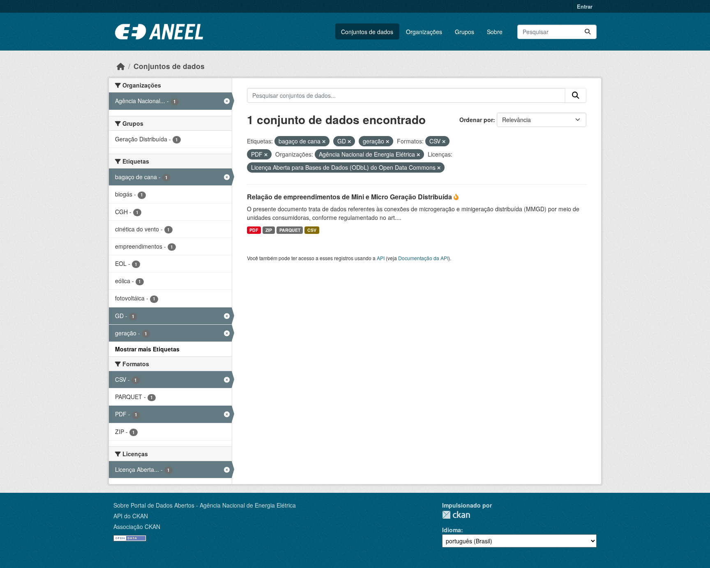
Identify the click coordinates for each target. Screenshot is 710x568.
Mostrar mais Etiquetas (147, 349)
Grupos (464, 32)
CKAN (456, 514)
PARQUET (289, 230)
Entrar (584, 6)
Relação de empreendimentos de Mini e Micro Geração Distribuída (350, 196)
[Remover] (323, 141)
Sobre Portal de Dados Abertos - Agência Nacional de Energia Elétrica (204, 505)
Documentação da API (423, 257)
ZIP (268, 230)
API (381, 257)
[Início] (121, 66)
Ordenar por (476, 119)
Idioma (451, 530)
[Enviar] (587, 32)
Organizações (424, 32)
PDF (253, 230)
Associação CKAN (136, 526)
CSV (311, 230)
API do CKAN (130, 516)
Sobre (495, 32)
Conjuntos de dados (367, 32)
